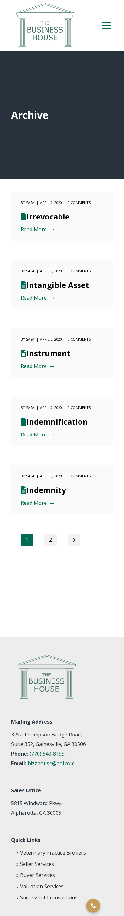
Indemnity (46, 490)
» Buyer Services (35, 875)
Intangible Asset (57, 285)
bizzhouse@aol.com (51, 763)
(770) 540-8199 (47, 753)
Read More (34, 229)
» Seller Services (35, 863)
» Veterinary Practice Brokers (51, 852)
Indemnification (57, 421)
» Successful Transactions (47, 897)
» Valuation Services (40, 886)
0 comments (79, 202)
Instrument (48, 353)
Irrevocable (48, 216)
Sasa (30, 202)
